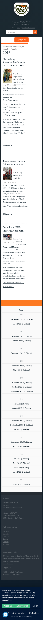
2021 (21, 348)
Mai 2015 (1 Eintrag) (21, 468)
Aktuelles (6, 49)
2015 (21, 454)
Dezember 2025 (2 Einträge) (22, 319)
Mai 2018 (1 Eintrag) (21, 404)
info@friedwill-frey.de (26, 27)
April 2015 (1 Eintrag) (21, 472)
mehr (35, 606)
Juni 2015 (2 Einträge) (21, 463)
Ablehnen (8, 606)
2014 (21, 480)
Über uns (6, 536)
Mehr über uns (8, 564)
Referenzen (7, 544)
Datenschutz (16, 574)
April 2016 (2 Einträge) (21, 446)
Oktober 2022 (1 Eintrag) (21, 341)
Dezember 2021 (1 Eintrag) (21, 353)
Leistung (6, 542)
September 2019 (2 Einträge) (21, 391)
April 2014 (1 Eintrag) (21, 484)
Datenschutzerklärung (25, 616)
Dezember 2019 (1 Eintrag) (21, 383)
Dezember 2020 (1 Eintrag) (21, 366)
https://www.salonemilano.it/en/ (15, 206)
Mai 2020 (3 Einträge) (21, 370)
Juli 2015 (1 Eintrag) (21, 459)
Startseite (6, 531)
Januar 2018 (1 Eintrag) (21, 408)
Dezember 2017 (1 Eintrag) (21, 421)
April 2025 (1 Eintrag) (21, 324)
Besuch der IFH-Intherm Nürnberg (13, 229)
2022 (21, 332)
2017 (21, 416)
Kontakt (5, 539)
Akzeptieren (22, 606)
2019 (21, 378)
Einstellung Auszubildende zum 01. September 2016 (14, 62)
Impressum (7, 574)
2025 (21, 315)
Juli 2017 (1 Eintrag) (21, 429)
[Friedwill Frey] (21, 10)
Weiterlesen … (12, 148)
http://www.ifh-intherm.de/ (13, 283)
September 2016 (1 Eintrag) (21, 442)
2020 (21, 361)
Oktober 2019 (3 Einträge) (21, 387)
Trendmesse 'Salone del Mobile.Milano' (14, 162)
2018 (21, 399)
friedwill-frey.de (18, 47)
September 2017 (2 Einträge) (21, 425)
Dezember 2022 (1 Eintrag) (21, 336)
